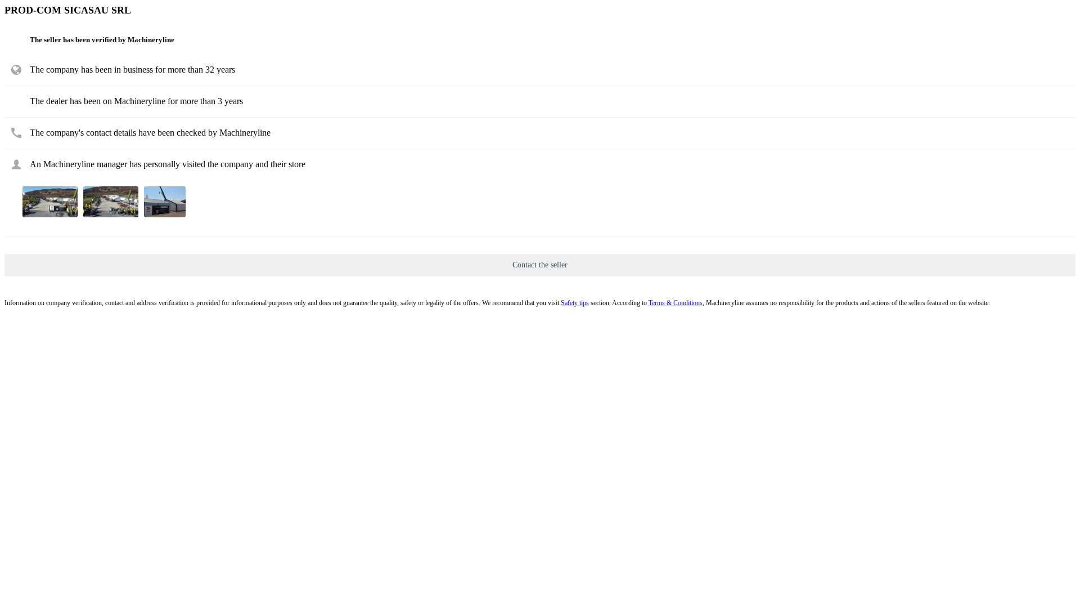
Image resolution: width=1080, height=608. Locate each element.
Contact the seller (540, 265)
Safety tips (575, 303)
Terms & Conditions (676, 303)
